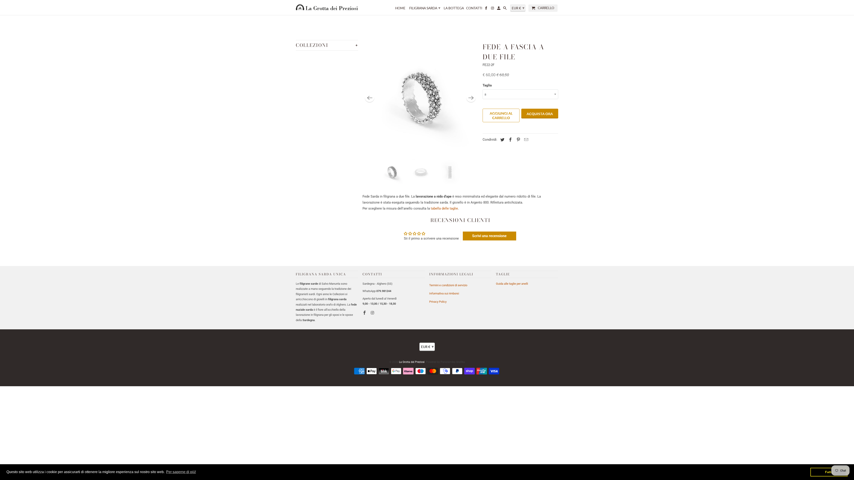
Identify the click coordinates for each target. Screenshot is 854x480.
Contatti (474, 8)
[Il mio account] (499, 9)
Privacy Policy (438, 301)
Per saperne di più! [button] (181, 472)
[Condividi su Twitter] (501, 139)
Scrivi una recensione (489, 236)
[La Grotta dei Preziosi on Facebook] (365, 312)
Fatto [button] (829, 472)
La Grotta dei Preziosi (412, 362)
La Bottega (454, 8)
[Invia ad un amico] (525, 139)
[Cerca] (505, 9)
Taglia (487, 85)
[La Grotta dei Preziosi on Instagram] (373, 312)
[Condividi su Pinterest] (517, 139)
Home (400, 8)
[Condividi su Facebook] (509, 139)
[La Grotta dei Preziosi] (327, 7)
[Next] (471, 98)
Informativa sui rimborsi (444, 293)
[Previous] (370, 98)
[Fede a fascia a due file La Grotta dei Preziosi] (420, 97)
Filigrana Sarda (424, 7)
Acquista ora (540, 114)
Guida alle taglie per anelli (512, 283)
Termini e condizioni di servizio (448, 285)
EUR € (427, 346)
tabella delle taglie (444, 208)
